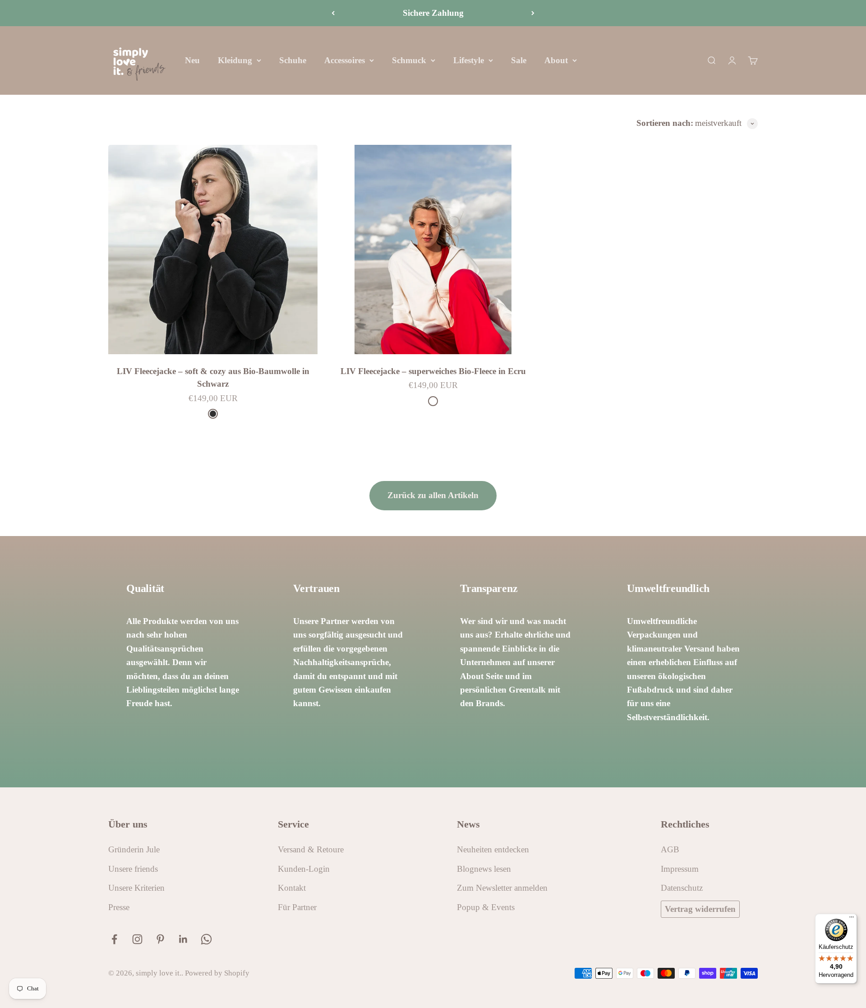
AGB (670, 849)
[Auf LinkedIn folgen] (183, 939)
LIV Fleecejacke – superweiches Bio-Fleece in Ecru (433, 371)
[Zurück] (333, 13)
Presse (118, 907)
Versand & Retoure (311, 849)
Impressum (680, 869)
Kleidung (235, 60)
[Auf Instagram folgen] (137, 939)
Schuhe (292, 60)
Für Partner (297, 907)
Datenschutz (682, 887)
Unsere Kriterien (136, 887)
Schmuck (409, 60)
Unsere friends (133, 869)
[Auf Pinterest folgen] (160, 939)
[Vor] (532, 13)
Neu (192, 60)
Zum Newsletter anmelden (502, 887)
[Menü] (851, 919)
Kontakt (292, 887)
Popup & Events (486, 907)
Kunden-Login (304, 869)
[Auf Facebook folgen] (114, 939)
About (556, 60)
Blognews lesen (484, 869)
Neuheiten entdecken (493, 849)
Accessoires (344, 60)
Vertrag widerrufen (700, 909)
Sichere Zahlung (433, 13)
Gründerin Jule (134, 849)
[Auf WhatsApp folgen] (206, 939)
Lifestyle (468, 60)
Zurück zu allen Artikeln (433, 495)
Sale (518, 60)
